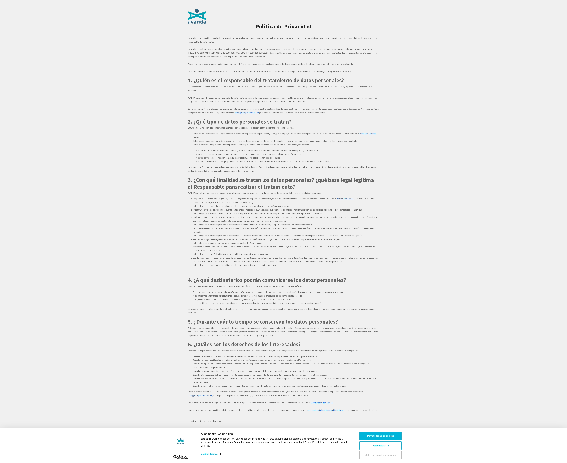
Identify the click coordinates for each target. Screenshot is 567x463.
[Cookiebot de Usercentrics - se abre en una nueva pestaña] (181, 457)
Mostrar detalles (209, 454)
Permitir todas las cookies (380, 435)
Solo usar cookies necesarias (380, 455)
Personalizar (378, 445)
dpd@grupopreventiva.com (247, 112)
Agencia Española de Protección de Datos (325, 410)
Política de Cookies (367, 133)
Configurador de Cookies (321, 402)
